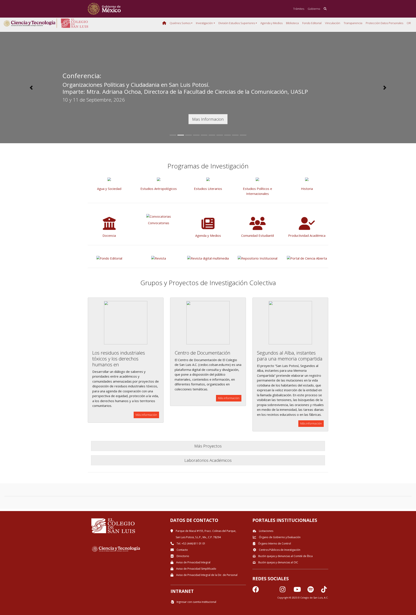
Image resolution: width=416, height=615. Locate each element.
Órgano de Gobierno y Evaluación (279, 537)
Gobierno (314, 9)
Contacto (182, 550)
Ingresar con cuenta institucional (196, 602)
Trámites (298, 9)
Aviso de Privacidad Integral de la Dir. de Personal (206, 575)
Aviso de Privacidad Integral (193, 562)
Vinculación (332, 23)
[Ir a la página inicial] (104, 9)
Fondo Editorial (312, 23)
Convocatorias (158, 223)
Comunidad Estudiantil (257, 235)
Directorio (182, 556)
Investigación (204, 23)
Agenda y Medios (271, 23)
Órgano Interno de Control (274, 543)
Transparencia (353, 23)
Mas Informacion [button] (208, 119)
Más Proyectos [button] (208, 446)
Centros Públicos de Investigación (279, 550)
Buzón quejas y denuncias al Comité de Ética (285, 556)
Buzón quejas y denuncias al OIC (278, 562)
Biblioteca (292, 23)
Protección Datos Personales (384, 23)
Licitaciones (265, 531)
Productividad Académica (306, 235)
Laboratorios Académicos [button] (208, 460)
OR (409, 23)
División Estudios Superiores (236, 23)
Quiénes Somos (180, 23)
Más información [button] (146, 415)
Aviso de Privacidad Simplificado (196, 569)
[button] (31, 87)
